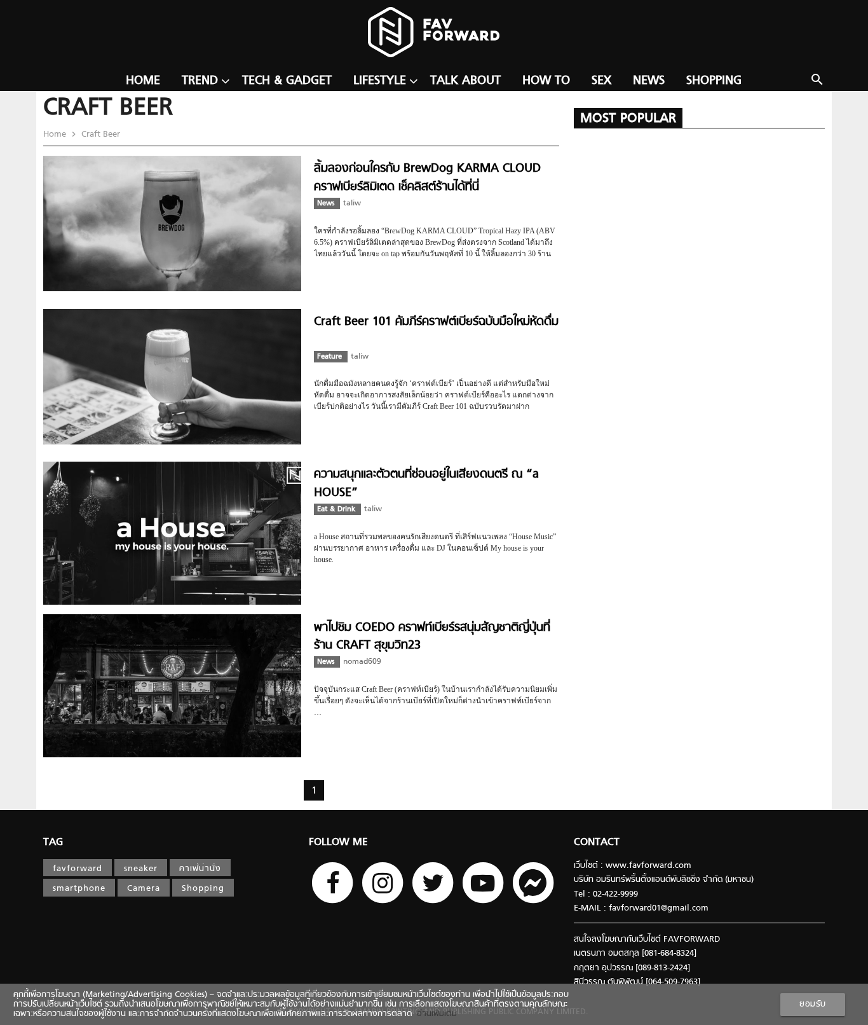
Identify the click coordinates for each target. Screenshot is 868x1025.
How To (546, 81)
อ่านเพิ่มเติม (434, 1014)
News (649, 81)
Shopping (714, 81)
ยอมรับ (812, 1004)
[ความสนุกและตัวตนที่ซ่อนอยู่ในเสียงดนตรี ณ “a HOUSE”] (172, 602)
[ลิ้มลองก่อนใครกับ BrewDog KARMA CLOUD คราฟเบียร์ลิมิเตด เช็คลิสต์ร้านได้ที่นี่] (172, 289)
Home (143, 81)
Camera (143, 888)
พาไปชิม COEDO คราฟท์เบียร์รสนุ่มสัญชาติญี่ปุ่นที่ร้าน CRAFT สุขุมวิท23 (432, 637)
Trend (200, 81)
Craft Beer (99, 134)
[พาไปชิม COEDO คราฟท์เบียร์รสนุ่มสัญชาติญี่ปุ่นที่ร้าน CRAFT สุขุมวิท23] (172, 755)
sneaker (141, 869)
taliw (352, 203)
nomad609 (362, 662)
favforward (77, 869)
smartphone (79, 888)
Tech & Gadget (287, 81)
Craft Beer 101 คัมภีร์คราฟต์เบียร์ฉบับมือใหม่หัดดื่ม (436, 322)
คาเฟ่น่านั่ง (200, 869)
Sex (601, 81)
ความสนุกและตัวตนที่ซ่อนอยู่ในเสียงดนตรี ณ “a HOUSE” (426, 483)
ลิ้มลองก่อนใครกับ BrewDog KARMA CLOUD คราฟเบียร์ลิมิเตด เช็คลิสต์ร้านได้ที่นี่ (427, 178)
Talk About (465, 81)
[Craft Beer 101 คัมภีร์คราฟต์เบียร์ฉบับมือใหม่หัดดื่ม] (172, 442)
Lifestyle (379, 81)
